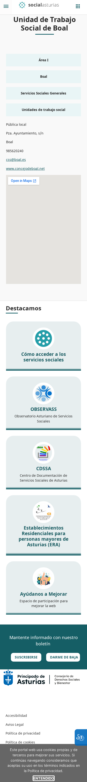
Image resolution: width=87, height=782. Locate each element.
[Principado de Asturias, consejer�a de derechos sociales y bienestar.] (42, 677)
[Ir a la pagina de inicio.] (42, 5)
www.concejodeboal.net (25, 168)
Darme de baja (64, 657)
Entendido (43, 778)
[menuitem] (16, 715)
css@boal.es (16, 159)
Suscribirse (26, 657)
